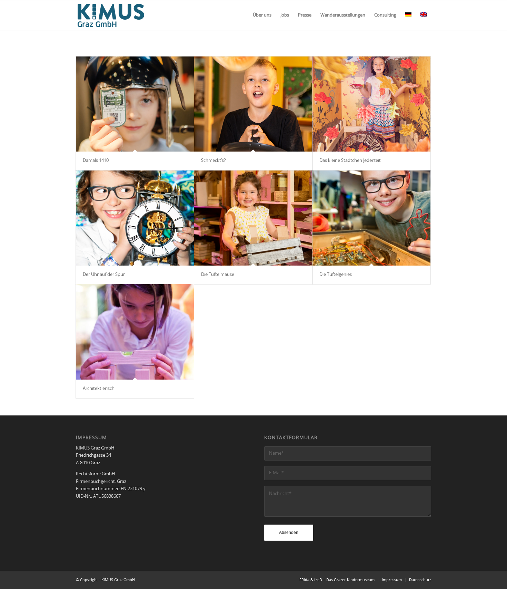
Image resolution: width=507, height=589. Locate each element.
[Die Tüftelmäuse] (253, 218)
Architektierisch (99, 388)
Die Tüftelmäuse (217, 274)
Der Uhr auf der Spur (104, 274)
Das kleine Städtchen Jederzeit (350, 160)
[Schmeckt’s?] (253, 104)
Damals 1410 (96, 160)
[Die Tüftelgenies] (371, 218)
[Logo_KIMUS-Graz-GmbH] (111, 15)
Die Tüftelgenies (335, 274)
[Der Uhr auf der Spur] (135, 218)
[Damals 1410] (135, 104)
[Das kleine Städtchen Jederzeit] (371, 104)
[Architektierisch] (135, 331)
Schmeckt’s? (213, 160)
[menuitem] (262, 15)
